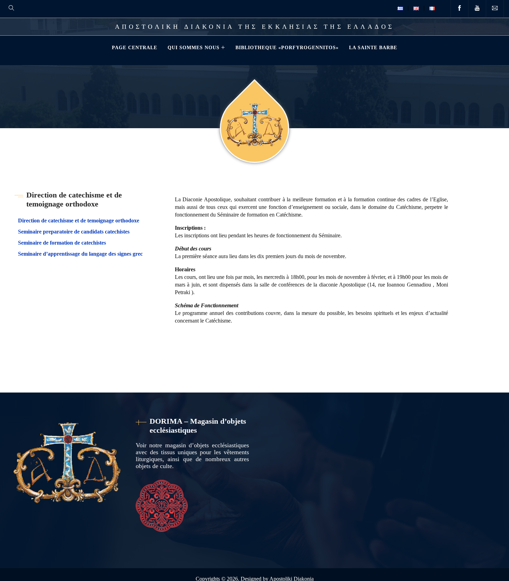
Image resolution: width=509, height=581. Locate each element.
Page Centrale (134, 47)
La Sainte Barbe (373, 47)
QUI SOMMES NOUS (194, 47)
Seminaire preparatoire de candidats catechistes (74, 232)
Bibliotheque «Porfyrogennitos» (287, 47)
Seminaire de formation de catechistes (62, 243)
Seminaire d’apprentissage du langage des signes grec (80, 254)
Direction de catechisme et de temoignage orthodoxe (78, 220)
